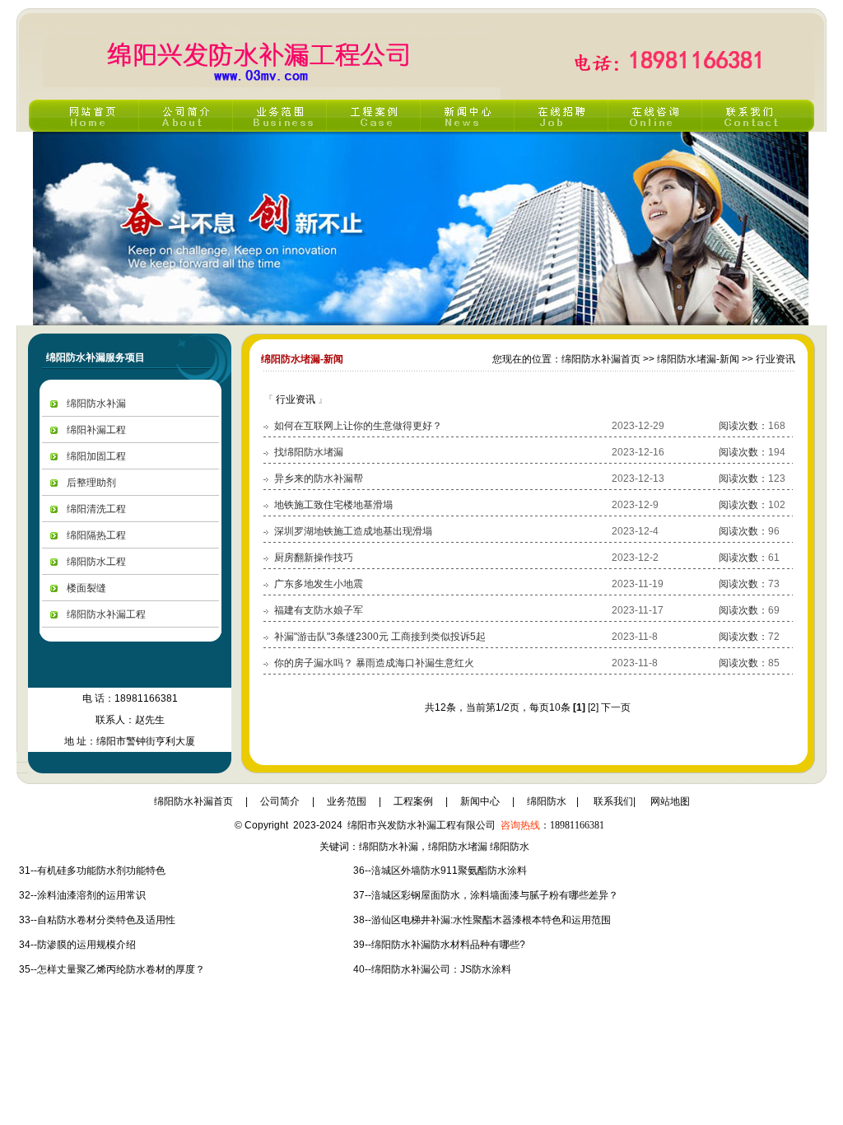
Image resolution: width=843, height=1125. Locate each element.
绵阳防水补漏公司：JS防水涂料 (441, 969)
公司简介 (280, 801)
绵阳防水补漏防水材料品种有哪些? (448, 944)
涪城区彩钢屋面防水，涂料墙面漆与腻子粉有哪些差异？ (494, 895)
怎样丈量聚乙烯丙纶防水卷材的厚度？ (121, 969)
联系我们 (613, 801)
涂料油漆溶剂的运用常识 (91, 895)
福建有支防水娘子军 (318, 610)
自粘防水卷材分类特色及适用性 (106, 920)
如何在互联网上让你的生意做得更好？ (358, 426)
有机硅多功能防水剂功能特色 (101, 870)
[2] (593, 707)
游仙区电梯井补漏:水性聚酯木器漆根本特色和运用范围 (491, 920)
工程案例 (413, 801)
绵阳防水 (546, 801)
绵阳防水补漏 (96, 403)
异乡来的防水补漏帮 (318, 478)
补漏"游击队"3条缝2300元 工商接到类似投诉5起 (380, 636)
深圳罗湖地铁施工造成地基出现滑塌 (353, 531)
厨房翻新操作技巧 (313, 557)
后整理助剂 (91, 482)
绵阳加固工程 (96, 456)
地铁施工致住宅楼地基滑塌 (333, 505)
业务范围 (346, 801)
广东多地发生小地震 (318, 584)
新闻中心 (480, 801)
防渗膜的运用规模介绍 (86, 944)
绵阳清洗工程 (96, 509)
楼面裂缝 (86, 588)
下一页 (616, 707)
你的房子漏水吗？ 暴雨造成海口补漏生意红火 (374, 663)
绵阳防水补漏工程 (106, 614)
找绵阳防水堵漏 (308, 452)
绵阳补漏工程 (96, 430)
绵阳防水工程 (96, 561)
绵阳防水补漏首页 (193, 801)
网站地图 (670, 801)
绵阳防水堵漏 (457, 846)
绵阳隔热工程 (96, 535)
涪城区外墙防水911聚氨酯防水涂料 (449, 870)
